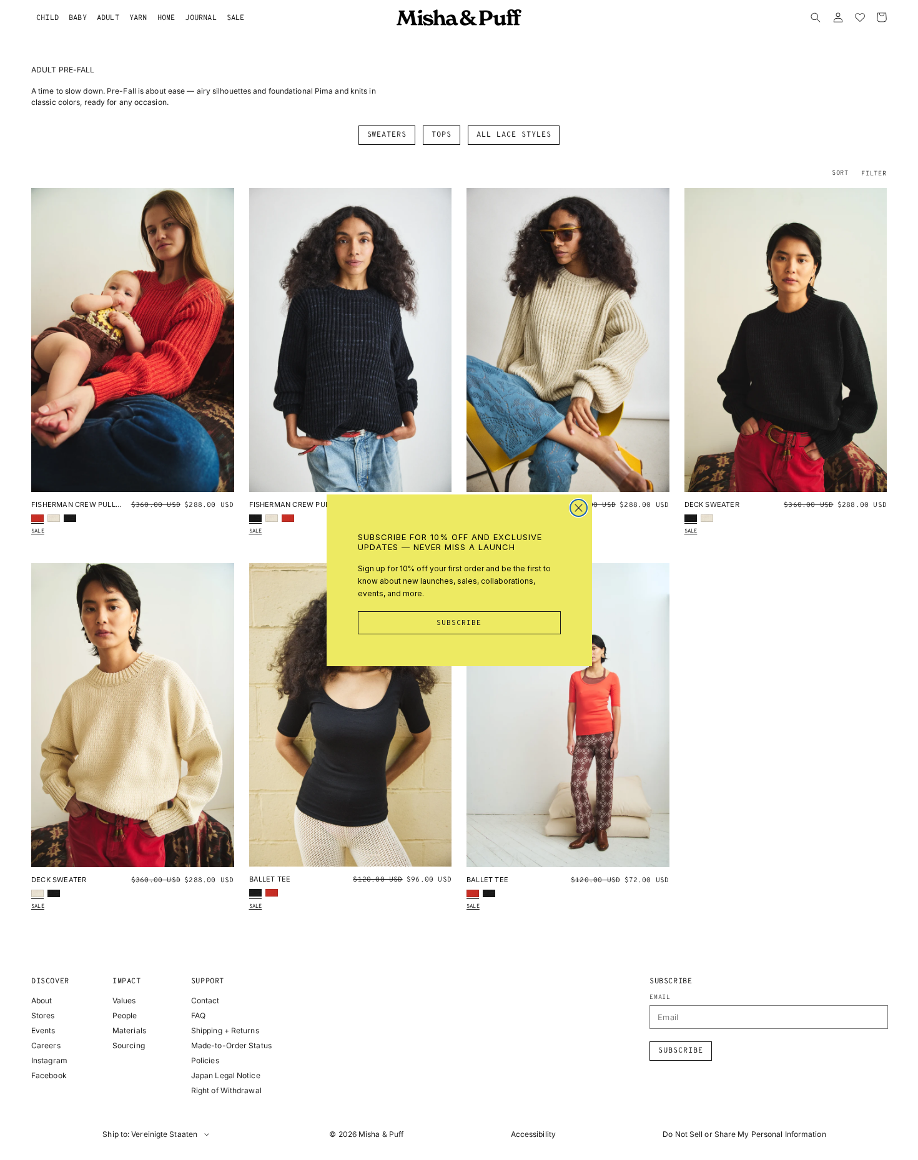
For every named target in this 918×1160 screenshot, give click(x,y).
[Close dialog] (578, 507)
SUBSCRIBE (459, 623)
